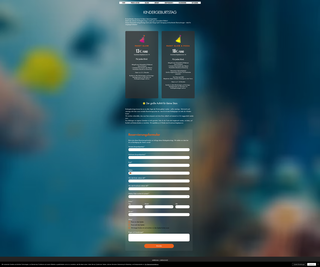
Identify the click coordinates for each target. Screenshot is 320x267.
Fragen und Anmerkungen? (135, 232)
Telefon (130, 170)
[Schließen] (318, 264)
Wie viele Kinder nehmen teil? (137, 178)
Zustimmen (312, 264)
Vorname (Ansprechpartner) (136, 147)
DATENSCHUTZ (164, 260)
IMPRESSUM (155, 260)
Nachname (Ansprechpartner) (137, 154)
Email (130, 162)
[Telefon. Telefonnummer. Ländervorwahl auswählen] (131, 173)
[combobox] (159, 196)
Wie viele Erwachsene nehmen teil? (138, 186)
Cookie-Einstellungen (299, 264)
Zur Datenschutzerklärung (151, 264)
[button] (169, 3)
